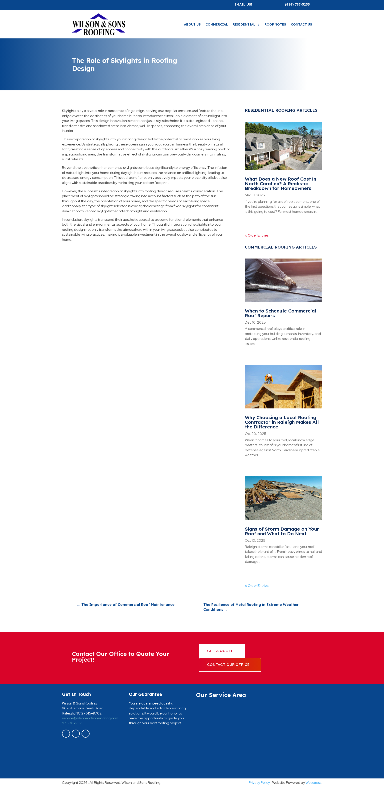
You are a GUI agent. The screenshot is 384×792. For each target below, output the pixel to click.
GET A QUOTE (220, 651)
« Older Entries (256, 235)
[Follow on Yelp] (86, 734)
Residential (244, 24)
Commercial (217, 24)
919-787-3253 (74, 723)
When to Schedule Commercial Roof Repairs (280, 313)
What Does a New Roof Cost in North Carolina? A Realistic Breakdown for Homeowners (280, 183)
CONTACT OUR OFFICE (228, 665)
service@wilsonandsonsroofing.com (90, 718)
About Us (192, 24)
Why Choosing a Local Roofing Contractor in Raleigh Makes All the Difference (282, 422)
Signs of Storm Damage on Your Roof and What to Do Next (282, 531)
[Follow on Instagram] (76, 734)
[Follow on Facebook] (66, 734)
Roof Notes (275, 24)
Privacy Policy (259, 782)
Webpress (313, 782)
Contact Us (301, 24)
